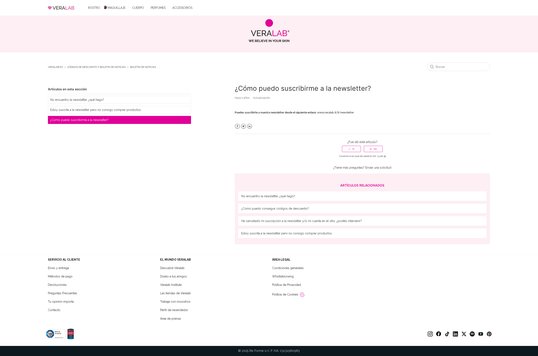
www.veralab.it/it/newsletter (335, 112)
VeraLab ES (55, 67)
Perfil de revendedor (174, 310)
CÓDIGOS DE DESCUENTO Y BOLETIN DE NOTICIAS (96, 67)
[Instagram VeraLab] (430, 334)
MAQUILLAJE (116, 7)
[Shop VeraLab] (269, 30)
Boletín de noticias (143, 67)
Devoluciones (57, 284)
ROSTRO (94, 7)
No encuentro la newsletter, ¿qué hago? (77, 99)
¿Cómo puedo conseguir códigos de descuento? (275, 208)
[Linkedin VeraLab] (455, 334)
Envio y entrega (58, 268)
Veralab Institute (171, 284)
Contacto (54, 310)
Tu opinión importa (61, 301)
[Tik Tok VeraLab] (447, 334)
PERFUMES (158, 7)
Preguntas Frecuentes (62, 293)
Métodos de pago (60, 276)
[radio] (351, 149)
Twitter (243, 126)
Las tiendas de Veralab (175, 293)
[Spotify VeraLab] (472, 334)
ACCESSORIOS (182, 7)
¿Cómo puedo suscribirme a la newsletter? (79, 120)
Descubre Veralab (172, 268)
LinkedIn (249, 126)
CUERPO (138, 7)
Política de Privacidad (286, 284)
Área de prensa (170, 318)
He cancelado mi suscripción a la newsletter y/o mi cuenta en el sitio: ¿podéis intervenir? (301, 221)
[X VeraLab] (464, 334)
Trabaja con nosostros (175, 301)
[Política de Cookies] (302, 295)
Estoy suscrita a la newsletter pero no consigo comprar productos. (95, 110)
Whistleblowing (283, 276)
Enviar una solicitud (378, 167)
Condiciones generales (288, 268)
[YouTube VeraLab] (480, 334)
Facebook (237, 126)
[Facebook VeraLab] (438, 334)
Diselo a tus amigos (173, 276)
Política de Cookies (285, 294)
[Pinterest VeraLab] (489, 334)
